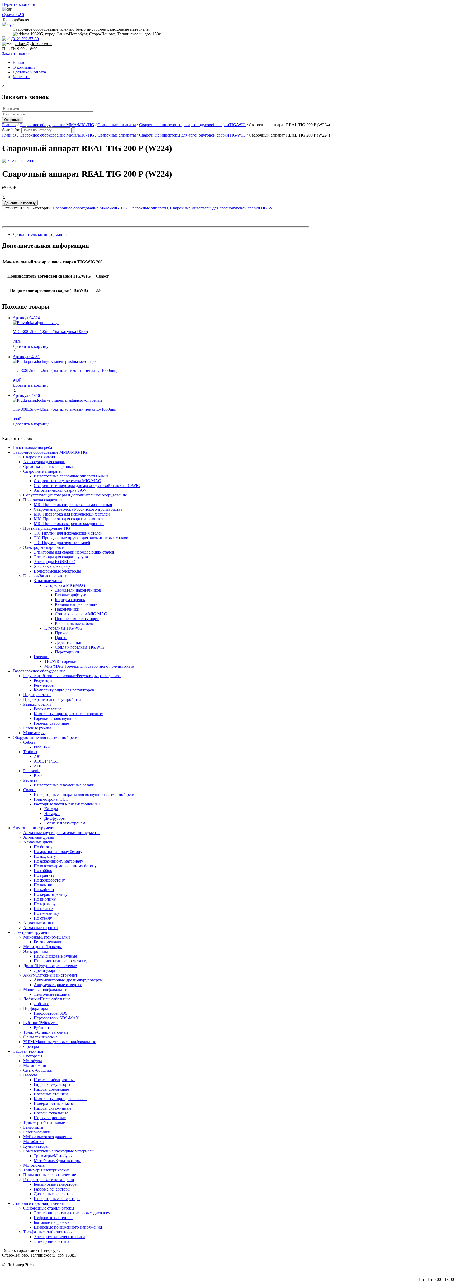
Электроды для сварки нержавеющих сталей (74, 552)
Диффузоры (55, 818)
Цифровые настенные (53, 1217)
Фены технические (40, 1037)
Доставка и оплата (29, 72)
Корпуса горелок (70, 599)
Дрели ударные (47, 970)
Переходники (67, 652)
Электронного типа (51, 1241)
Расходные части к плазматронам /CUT (69, 804)
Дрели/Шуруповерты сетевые (50, 965)
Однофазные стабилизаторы (48, 1208)
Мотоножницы (36, 1065)
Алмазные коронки (40, 927)
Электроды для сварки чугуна (61, 557)
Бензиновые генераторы (56, 1184)
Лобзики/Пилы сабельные (46, 999)
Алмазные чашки (38, 923)
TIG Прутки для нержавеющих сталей (68, 533)
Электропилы (35, 951)
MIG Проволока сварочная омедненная (69, 523)
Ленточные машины (52, 994)
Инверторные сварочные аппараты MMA (71, 476)
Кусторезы (32, 1056)
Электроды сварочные (43, 547)
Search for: (11, 130)
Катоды (51, 809)
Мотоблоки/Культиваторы (57, 1160)
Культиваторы (36, 1146)
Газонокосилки (36, 1132)
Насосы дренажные (51, 1089)
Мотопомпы (34, 1165)
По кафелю (44, 889)
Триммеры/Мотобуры (53, 1156)
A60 (37, 766)
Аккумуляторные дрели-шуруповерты (68, 980)
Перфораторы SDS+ (52, 1013)
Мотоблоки (33, 1141)
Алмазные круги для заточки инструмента (61, 832)
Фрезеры (31, 1046)
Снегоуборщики (38, 1070)
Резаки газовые (47, 709)
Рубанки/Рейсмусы (40, 1022)
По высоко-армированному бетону (65, 866)
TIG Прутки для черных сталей (62, 542)
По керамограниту (50, 894)
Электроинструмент (31, 932)
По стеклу (43, 918)
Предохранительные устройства (52, 699)
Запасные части (48, 580)
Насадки (52, 813)
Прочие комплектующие (77, 618)
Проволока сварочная (42, 500)
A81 (37, 756)
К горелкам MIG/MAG (64, 585)
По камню (43, 885)
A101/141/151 (46, 761)
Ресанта (30, 780)
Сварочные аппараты (116, 125)
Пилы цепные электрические (49, 1175)
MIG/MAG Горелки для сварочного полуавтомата (89, 666)
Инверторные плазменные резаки (64, 785)
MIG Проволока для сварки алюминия (68, 519)
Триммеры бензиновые (44, 1122)
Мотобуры (32, 1060)
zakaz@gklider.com (33, 43)
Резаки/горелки (37, 704)
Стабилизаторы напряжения (38, 1203)
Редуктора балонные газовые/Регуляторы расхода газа (72, 675)
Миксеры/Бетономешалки (46, 937)
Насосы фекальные (51, 1113)
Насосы (30, 1075)
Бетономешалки (48, 942)
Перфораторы (35, 1008)
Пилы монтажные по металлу (60, 961)
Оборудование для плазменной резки (46, 737)
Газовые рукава (37, 728)
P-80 (38, 775)
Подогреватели (37, 694)
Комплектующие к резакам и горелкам (68, 713)
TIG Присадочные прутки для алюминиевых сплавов (82, 538)
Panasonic (31, 770)
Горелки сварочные (51, 723)
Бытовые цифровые (51, 1222)
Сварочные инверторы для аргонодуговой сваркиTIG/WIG (192, 125)
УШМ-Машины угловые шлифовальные (59, 1041)
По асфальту (45, 856)
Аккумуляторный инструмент (50, 975)
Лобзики (41, 1003)
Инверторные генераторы (57, 1198)
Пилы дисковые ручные (55, 956)
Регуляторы (44, 685)
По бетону (43, 847)
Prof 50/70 (42, 747)
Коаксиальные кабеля (74, 623)
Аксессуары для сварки (44, 462)
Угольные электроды (53, 566)
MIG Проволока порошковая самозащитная (73, 504)
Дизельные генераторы (54, 1194)
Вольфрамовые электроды (57, 571)
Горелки (41, 656)
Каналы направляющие (76, 604)
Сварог (29, 790)
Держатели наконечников (78, 590)
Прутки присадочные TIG (46, 528)
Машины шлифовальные (45, 989)
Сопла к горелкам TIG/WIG (80, 647)
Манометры (34, 732)
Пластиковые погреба (32, 447)
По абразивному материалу (58, 861)
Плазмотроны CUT (51, 799)
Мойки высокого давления (47, 1137)
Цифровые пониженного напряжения (68, 1227)
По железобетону (49, 880)
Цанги (60, 637)
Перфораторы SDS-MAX (56, 1018)
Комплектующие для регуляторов (64, 690)
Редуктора (43, 680)
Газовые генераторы (52, 1189)
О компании (24, 67)
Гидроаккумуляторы (52, 1084)
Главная (9, 125)
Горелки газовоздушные (55, 718)
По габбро (43, 870)
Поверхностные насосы (55, 1103)
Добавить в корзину (20, 203)
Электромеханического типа (59, 1236)
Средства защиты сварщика (48, 466)
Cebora (29, 742)
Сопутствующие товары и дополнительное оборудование (75, 495)
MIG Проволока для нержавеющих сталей (72, 514)
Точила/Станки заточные (45, 1032)
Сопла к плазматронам (64, 823)
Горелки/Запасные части (45, 576)
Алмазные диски (38, 842)
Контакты (21, 76)
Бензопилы (33, 1127)
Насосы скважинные (52, 1108)
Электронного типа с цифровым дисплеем (72, 1213)
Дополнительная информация (39, 234)
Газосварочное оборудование (39, 671)
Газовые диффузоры (73, 595)
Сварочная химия (39, 457)
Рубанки (41, 1027)
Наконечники (67, 609)
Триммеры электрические (46, 1170)
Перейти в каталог (19, 4)
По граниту (44, 875)
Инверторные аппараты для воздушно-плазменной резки (85, 794)
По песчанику (46, 913)
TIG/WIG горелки (60, 661)
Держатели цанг (69, 642)
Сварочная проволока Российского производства (78, 509)
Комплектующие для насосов (60, 1098)
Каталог (20, 62)
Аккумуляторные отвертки (58, 984)
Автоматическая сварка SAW (60, 490)
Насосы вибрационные (54, 1079)
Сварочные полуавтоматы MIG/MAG (67, 481)
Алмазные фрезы (38, 837)
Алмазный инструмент (33, 828)
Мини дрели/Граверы (42, 946)
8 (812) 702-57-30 (438, 1269)
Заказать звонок (16, 53)
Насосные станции (51, 1094)
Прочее (61, 633)
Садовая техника (28, 1051)
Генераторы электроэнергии (48, 1179)
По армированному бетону (58, 851)
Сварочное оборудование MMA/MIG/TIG (57, 125)
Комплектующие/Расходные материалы (58, 1151)
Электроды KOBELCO (54, 561)
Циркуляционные (50, 1118)
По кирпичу (45, 899)
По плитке (43, 908)
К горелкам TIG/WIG (63, 628)
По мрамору (45, 904)
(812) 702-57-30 (25, 38)
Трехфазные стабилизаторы (48, 1232)
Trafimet (30, 751)
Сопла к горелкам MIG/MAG (81, 614)
